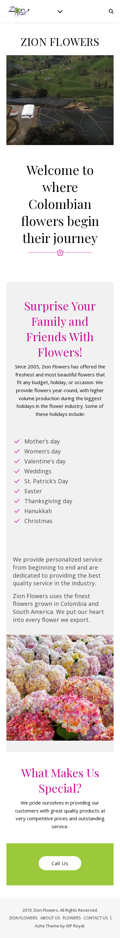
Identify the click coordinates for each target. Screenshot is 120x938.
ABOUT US (50, 918)
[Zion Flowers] (19, 11)
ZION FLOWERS (23, 918)
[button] (60, 863)
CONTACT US (96, 918)
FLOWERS (72, 918)
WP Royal (75, 926)
